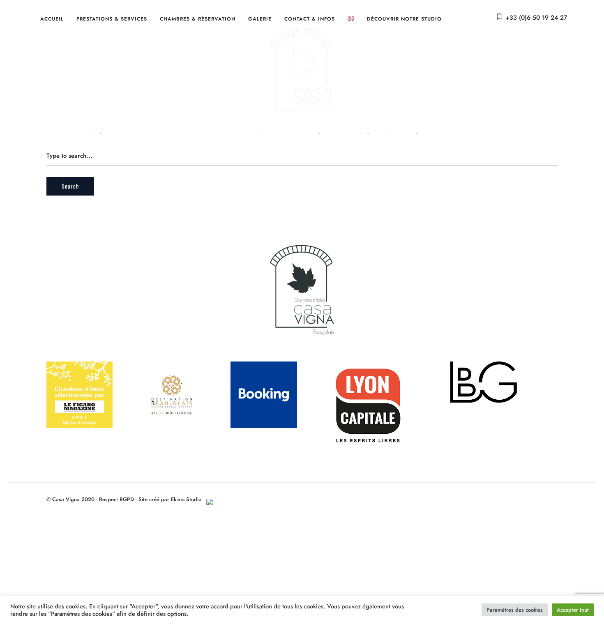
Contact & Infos (309, 19)
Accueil (52, 19)
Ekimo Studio (188, 499)
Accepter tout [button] (573, 610)
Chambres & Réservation (197, 19)
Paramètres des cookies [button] (514, 610)
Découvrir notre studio (404, 19)
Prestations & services (111, 19)
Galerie (260, 19)
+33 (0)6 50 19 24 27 (536, 17)
